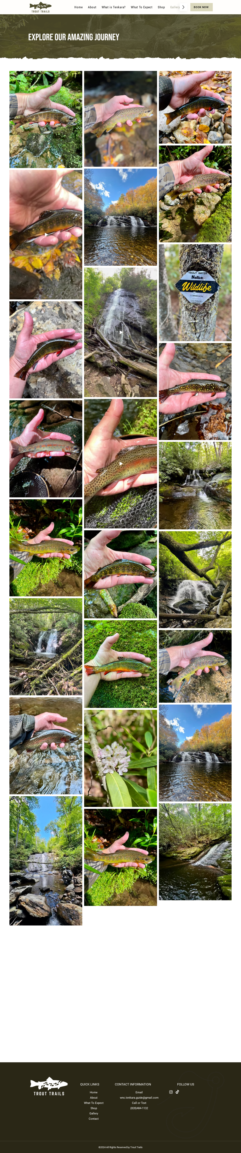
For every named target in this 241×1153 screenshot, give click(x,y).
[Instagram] (171, 1092)
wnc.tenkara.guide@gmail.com (139, 1097)
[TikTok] (177, 1092)
